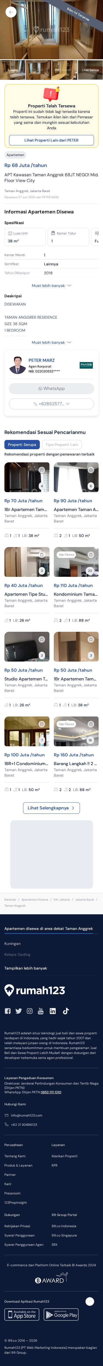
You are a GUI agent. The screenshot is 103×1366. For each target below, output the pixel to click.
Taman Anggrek (15, 905)
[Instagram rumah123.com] (29, 1011)
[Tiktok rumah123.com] (66, 1011)
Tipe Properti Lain (62, 444)
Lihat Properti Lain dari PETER (51, 140)
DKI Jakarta (62, 899)
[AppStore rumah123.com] (21, 1314)
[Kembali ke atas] (89, 1301)
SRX (54, 1244)
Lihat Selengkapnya (48, 808)
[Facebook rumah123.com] (7, 1011)
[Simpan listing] (41, 470)
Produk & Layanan (18, 1165)
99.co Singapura (64, 1235)
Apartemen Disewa (34, 899)
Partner (10, 1175)
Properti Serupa (22, 444)
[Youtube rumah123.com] (40, 1011)
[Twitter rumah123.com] (18, 1011)
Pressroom (12, 1193)
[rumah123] (51, 991)
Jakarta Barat (84, 899)
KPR (54, 1165)
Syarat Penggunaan (19, 1235)
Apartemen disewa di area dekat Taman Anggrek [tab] (48, 928)
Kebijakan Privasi (17, 1226)
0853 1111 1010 (51, 1092)
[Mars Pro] (86, 365)
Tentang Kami (15, 1156)
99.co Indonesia (64, 1226)
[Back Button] (10, 12)
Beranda (10, 899)
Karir (7, 1184)
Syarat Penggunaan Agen (23, 1244)
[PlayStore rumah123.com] (61, 1314)
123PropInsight (15, 1202)
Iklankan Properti (64, 1156)
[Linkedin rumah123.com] (52, 1011)
